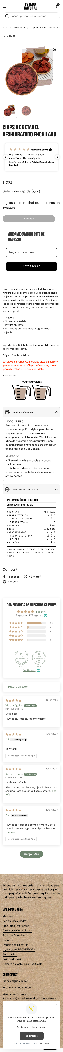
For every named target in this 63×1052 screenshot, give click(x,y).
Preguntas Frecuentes (16, 926)
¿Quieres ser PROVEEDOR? (19, 949)
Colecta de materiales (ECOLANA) (23, 964)
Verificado (29, 670)
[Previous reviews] (5, 157)
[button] (56, 6)
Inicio (5, 27)
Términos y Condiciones (17, 930)
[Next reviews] (57, 157)
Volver (11, 36)
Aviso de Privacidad (14, 935)
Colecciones (19, 27)
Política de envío (12, 959)
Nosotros (8, 940)
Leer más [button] (10, 832)
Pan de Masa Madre (14, 921)
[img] (13, 700)
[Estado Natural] (30, 6)
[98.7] (21, 658)
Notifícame (31, 266)
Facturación (10, 954)
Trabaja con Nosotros (15, 945)
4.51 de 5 (40, 612)
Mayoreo (8, 916)
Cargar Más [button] (31, 854)
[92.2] (39, 658)
